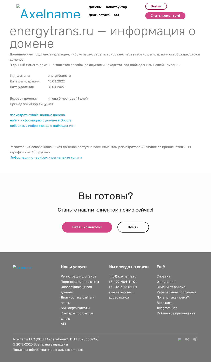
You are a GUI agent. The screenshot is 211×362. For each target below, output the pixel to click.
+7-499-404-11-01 (123, 282)
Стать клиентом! (165, 16)
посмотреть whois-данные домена (37, 115)
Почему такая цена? (173, 297)
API (63, 324)
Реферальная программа (176, 292)
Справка (163, 276)
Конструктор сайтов (77, 313)
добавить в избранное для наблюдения (41, 126)
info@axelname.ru (122, 276)
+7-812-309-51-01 (123, 287)
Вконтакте (165, 303)
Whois (65, 319)
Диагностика (99, 15)
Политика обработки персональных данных (48, 350)
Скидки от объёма (171, 287)
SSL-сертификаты (75, 308)
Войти (156, 6)
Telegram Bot (167, 308)
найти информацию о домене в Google (40, 120)
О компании (166, 282)
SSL (117, 15)
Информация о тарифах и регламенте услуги (46, 157)
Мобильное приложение (176, 313)
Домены (95, 7)
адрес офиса (119, 297)
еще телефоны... (121, 292)
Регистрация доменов (78, 276)
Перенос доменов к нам (80, 282)
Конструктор (116, 7)
